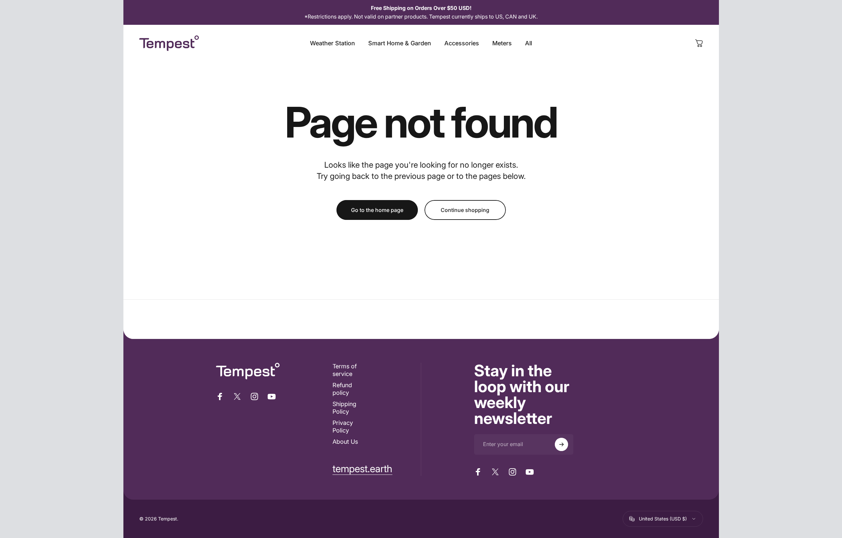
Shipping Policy (344, 407)
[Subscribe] (561, 444)
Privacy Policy (342, 426)
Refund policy (342, 389)
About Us (345, 441)
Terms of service (344, 370)
